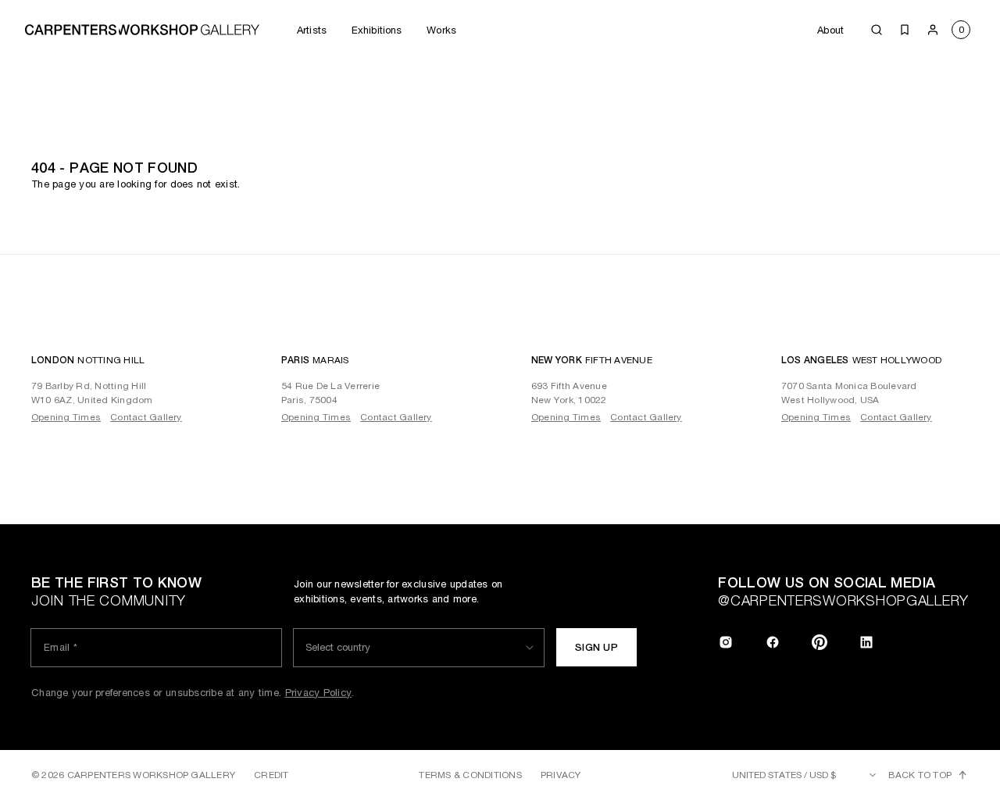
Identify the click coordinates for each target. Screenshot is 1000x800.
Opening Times (66, 417)
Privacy (561, 775)
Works (441, 30)
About (830, 30)
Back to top (920, 775)
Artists (312, 30)
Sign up (596, 647)
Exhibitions (377, 30)
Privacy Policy (318, 692)
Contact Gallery (146, 417)
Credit (271, 775)
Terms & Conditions (470, 775)
